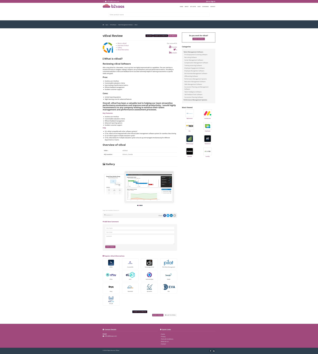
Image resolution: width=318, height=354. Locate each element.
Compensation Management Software (196, 63)
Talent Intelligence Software (192, 92)
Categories (205, 6)
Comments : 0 (109, 215)
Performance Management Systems (195, 79)
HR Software (113, 24)
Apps (107, 24)
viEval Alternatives (123, 50)
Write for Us (165, 341)
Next (178, 186)
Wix (190, 131)
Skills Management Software (193, 84)
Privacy (163, 336)
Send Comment (110, 247)
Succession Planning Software (193, 97)
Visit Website (172, 35)
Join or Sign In (210, 1)
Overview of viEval (123, 45)
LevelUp (208, 156)
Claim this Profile (171, 315)
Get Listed (193, 6)
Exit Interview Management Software (195, 73)
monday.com (207, 118)
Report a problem (157, 315)
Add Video (149, 35)
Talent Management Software (125, 24)
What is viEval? (122, 43)
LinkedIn (174, 53)
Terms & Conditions (167, 339)
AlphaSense (208, 143)
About (186, 6)
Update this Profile (199, 39)
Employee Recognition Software (194, 71)
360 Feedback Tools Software (193, 94)
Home (181, 6)
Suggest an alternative (160, 35)
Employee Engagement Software (194, 68)
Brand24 (190, 156)
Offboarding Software (191, 76)
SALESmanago (189, 143)
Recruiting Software (190, 57)
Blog (199, 6)
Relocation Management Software (195, 82)
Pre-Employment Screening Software (195, 55)
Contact (212, 6)
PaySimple (207, 131)
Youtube (174, 47)
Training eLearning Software (193, 65)
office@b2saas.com (113, 1)
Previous (101, 186)
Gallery (120, 47)
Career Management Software (193, 60)
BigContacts (190, 118)
